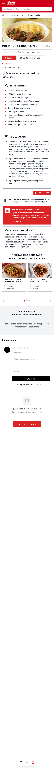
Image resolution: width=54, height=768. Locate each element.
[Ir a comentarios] (21, 762)
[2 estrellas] (17, 348)
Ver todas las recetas (27, 424)
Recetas (12, 15)
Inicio (4, 15)
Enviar (29, 379)
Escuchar (10, 58)
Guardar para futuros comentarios (28, 384)
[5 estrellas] (24, 348)
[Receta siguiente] (50, 300)
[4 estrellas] (22, 348)
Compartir (8, 64)
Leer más (15, 221)
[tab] (24, 301)
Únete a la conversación (33, 58)
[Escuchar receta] (33, 762)
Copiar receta (43, 193)
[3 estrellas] (19, 348)
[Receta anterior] (3, 300)
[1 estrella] (14, 348)
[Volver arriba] (27, 762)
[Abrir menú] (3, 2)
